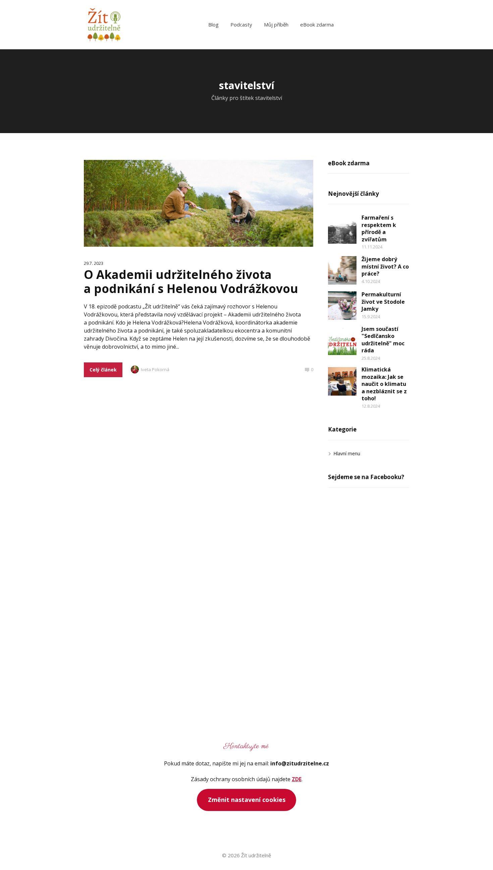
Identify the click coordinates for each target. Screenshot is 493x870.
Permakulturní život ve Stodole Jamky (383, 301)
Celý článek (103, 369)
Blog (213, 24)
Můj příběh (276, 24)
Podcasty (241, 24)
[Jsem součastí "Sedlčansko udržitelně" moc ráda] (342, 341)
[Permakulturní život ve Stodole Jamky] (342, 305)
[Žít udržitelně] (104, 24)
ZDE (297, 779)
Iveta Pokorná (155, 369)
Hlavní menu (346, 453)
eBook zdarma (317, 24)
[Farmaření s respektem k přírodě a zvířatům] (342, 229)
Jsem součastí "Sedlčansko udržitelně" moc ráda (383, 339)
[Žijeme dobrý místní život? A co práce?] (342, 270)
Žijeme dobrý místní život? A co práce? (385, 266)
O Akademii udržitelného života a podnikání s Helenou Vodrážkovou (191, 281)
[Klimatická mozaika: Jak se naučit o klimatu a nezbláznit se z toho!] (342, 381)
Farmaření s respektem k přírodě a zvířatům (379, 228)
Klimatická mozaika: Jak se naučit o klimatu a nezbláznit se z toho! (384, 384)
